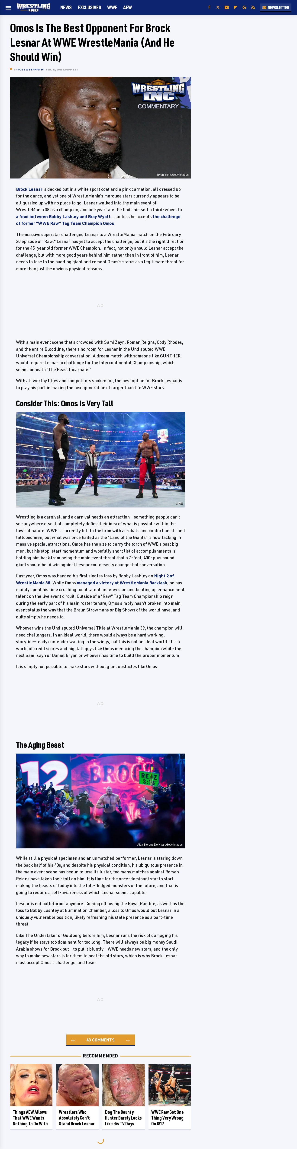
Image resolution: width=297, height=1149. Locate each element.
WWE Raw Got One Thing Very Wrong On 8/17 (167, 1118)
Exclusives (89, 7)
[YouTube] (227, 8)
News (66, 7)
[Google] (244, 8)
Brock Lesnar (29, 189)
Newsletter (278, 7)
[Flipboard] (235, 8)
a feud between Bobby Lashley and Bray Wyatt (63, 216)
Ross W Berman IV (30, 69)
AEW (127, 7)
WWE (112, 7)
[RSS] (253, 8)
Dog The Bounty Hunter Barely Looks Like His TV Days (123, 1118)
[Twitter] (218, 8)
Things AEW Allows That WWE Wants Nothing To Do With (30, 1118)
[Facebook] (209, 8)
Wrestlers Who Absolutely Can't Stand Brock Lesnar (77, 1118)
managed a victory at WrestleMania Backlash (122, 583)
